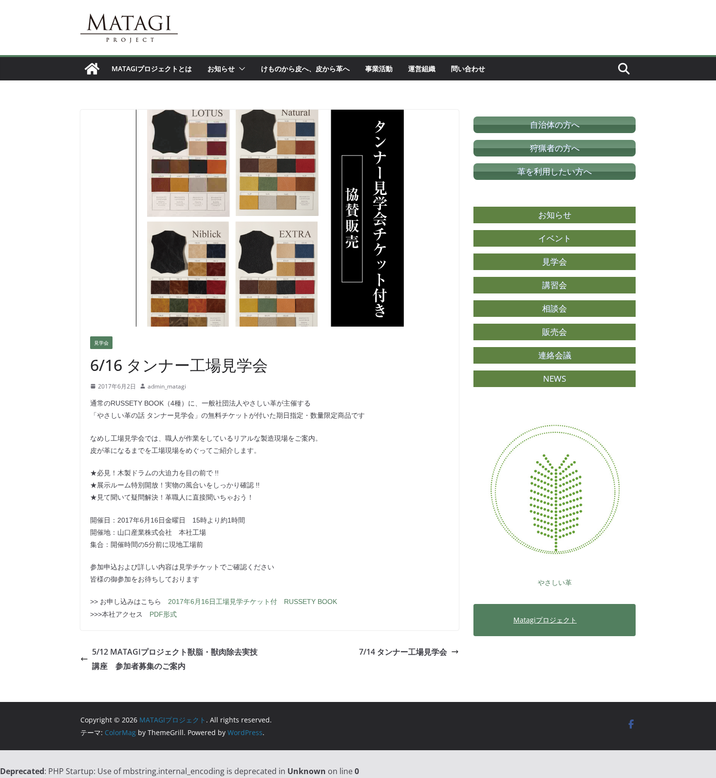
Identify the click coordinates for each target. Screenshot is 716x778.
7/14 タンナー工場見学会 (403, 651)
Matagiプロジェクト (545, 619)
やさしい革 (555, 582)
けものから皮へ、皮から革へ (305, 68)
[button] (240, 69)
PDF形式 (163, 614)
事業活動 (379, 68)
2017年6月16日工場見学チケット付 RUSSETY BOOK (252, 601)
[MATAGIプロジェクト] (92, 68)
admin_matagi (167, 386)
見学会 (101, 342)
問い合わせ (468, 68)
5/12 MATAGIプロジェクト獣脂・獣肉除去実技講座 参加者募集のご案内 (175, 658)
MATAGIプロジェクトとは (152, 68)
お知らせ (221, 68)
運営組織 (421, 68)
